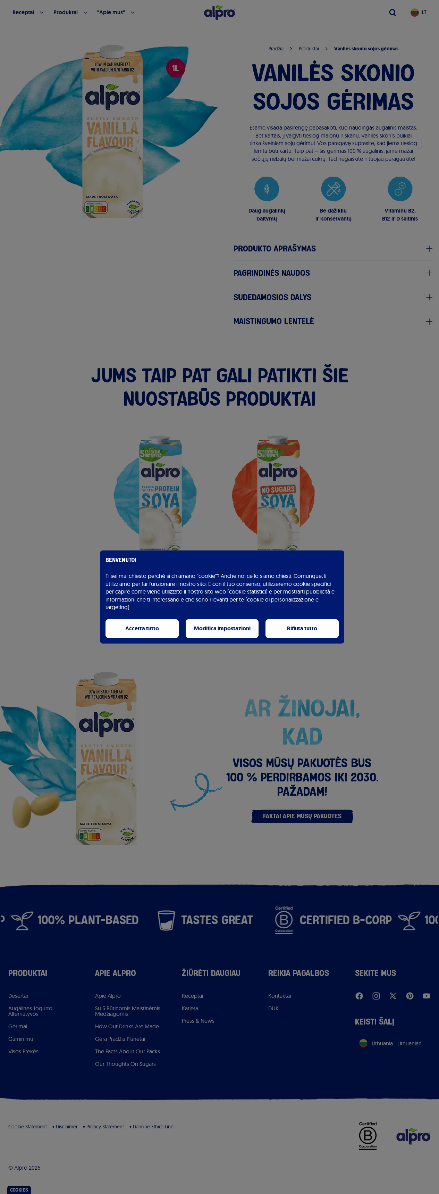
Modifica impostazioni (222, 628)
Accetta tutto (142, 628)
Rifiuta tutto (302, 628)
